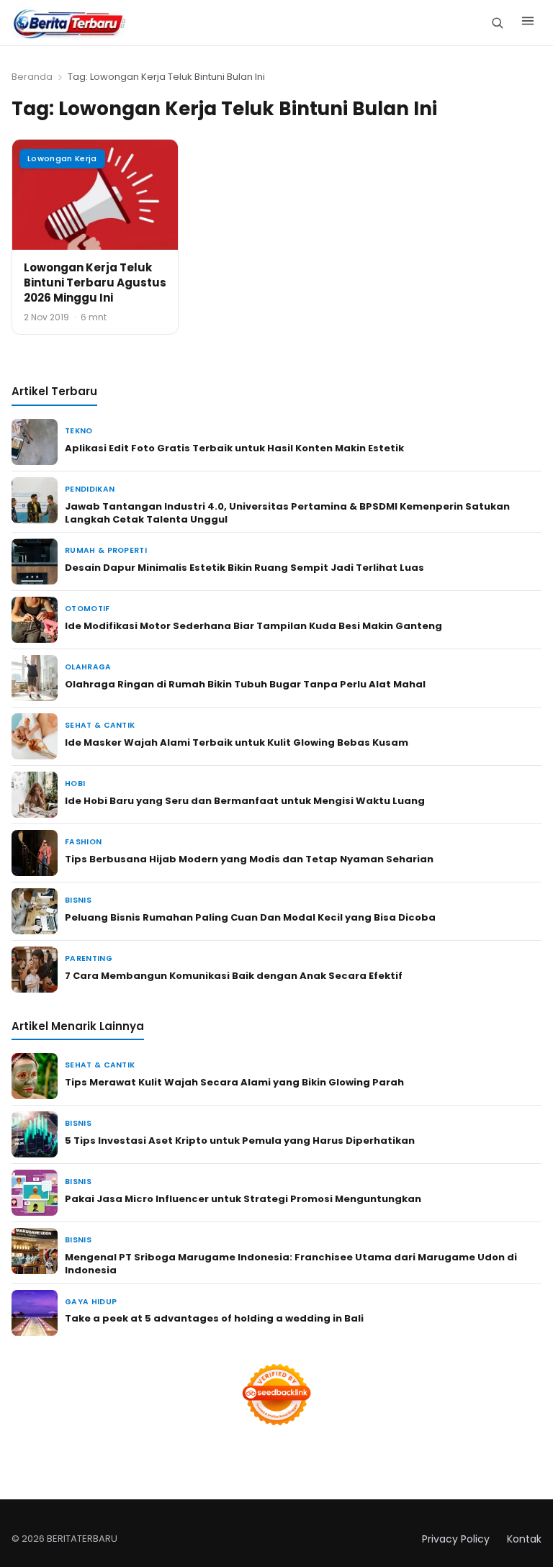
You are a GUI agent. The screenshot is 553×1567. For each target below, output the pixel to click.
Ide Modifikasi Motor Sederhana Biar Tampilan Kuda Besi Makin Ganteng (253, 626)
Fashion (83, 841)
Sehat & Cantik (100, 725)
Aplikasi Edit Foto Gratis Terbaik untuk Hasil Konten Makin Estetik (234, 448)
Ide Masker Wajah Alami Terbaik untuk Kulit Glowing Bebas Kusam (236, 742)
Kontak (524, 1539)
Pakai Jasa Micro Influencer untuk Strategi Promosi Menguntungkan (243, 1199)
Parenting (88, 958)
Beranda (32, 76)
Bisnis (78, 900)
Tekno (79, 430)
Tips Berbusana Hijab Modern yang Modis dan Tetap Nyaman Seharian (249, 859)
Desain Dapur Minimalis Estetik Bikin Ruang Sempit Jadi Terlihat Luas (244, 567)
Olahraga (88, 666)
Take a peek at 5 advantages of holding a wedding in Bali (214, 1318)
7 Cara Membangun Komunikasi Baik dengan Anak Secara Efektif (234, 976)
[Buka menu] (527, 23)
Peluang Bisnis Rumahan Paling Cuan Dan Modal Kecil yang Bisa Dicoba (250, 917)
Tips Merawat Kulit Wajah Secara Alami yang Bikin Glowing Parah (234, 1082)
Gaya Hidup (91, 1301)
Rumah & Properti (106, 550)
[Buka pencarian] (497, 22)
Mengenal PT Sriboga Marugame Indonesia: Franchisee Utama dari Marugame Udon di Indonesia (291, 1263)
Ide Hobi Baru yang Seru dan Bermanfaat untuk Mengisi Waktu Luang (245, 801)
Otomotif (87, 608)
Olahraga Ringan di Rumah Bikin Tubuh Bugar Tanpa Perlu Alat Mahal (245, 684)
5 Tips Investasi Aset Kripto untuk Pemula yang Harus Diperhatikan (240, 1140)
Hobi (75, 783)
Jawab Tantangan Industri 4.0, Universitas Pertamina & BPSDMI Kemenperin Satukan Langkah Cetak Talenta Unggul (287, 513)
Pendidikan (89, 489)
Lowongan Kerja (62, 158)
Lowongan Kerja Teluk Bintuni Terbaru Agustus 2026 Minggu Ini (95, 282)
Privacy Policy (456, 1539)
